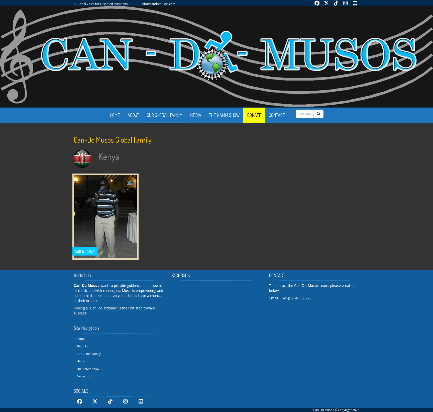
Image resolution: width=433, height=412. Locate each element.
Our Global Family (88, 354)
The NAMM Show (87, 369)
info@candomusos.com (158, 4)
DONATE (254, 115)
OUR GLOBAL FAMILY (164, 115)
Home (80, 339)
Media (80, 361)
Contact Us (83, 376)
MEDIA (195, 115)
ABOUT (133, 115)
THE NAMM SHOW (224, 115)
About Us (82, 346)
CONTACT (277, 115)
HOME (115, 115)
